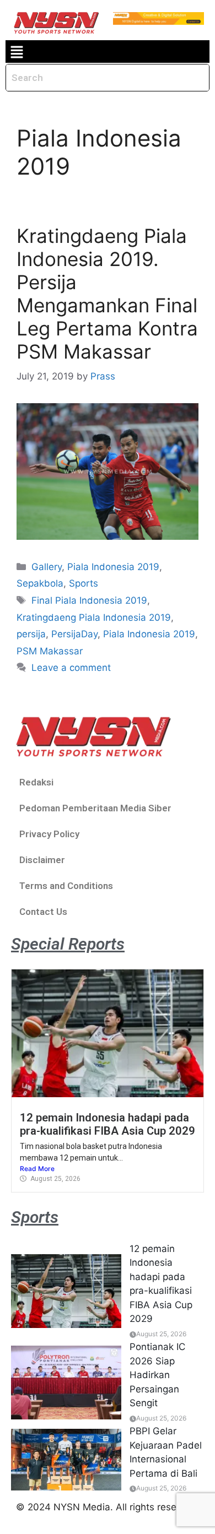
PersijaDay (74, 633)
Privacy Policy (49, 833)
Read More (37, 1168)
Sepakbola (40, 583)
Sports (83, 583)
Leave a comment (71, 667)
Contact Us (43, 911)
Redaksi (36, 782)
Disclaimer (42, 859)
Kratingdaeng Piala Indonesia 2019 (94, 617)
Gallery (46, 566)
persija (31, 633)
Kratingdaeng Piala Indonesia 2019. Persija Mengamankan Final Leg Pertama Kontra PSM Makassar (107, 293)
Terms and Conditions (66, 885)
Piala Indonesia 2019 (113, 566)
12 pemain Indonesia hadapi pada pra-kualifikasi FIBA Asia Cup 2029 (107, 1124)
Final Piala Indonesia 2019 (89, 600)
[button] (17, 51)
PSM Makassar (50, 651)
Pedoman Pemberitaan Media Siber (95, 808)
